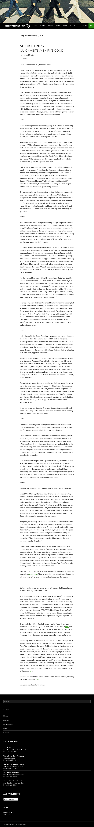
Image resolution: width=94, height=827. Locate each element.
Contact (84, 25)
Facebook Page (8, 813)
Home (35, 25)
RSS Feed (6, 815)
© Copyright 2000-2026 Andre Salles (14, 824)
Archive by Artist (54, 25)
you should (33, 574)
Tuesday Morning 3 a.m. (14, 25)
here (67, 626)
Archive (42, 25)
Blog (76, 25)
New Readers (67, 25)
